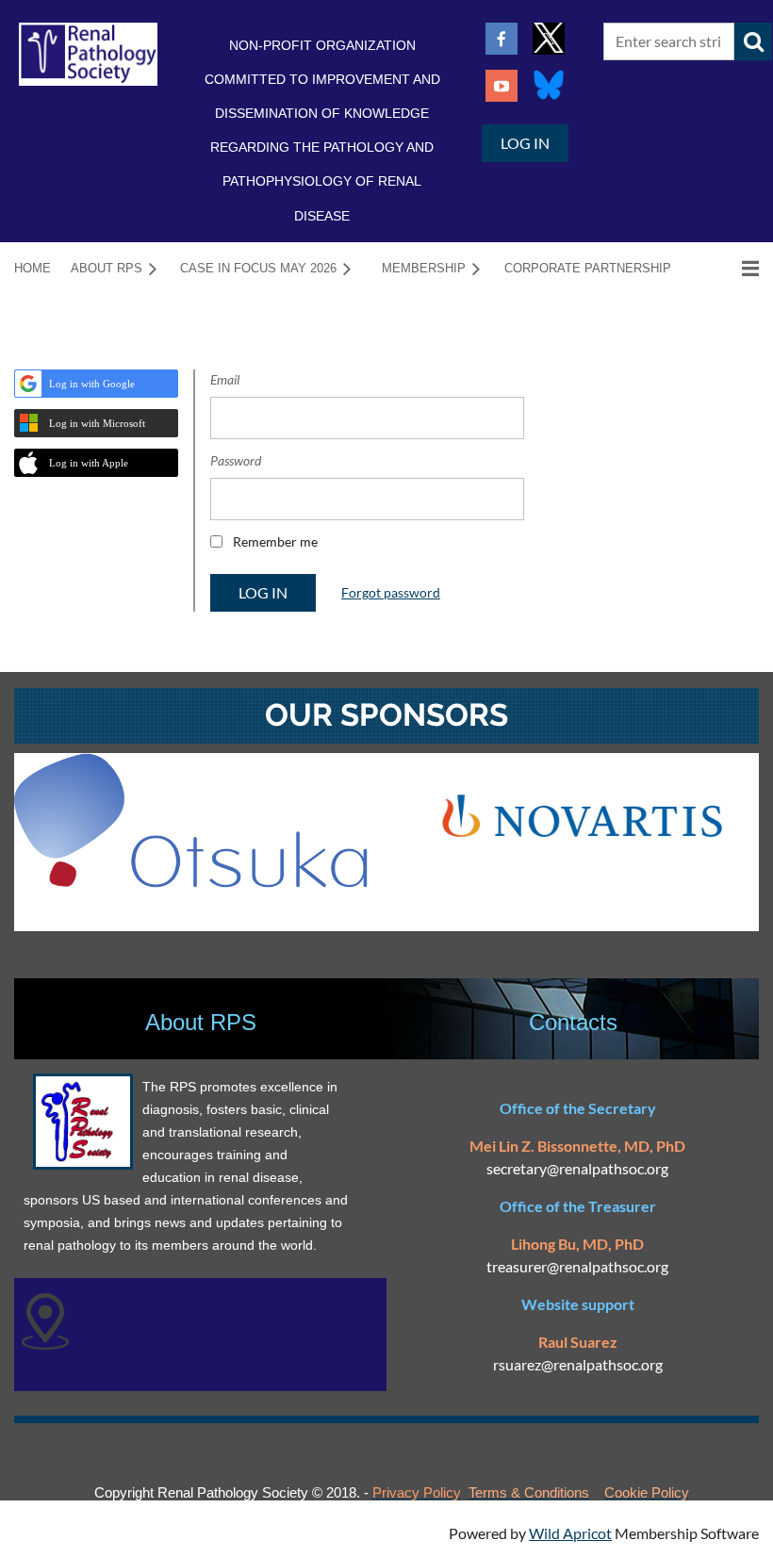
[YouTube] (501, 86)
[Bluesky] (549, 86)
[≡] (730, 268)
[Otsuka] (191, 882)
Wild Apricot (570, 1533)
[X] (549, 39)
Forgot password (390, 592)
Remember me (275, 541)
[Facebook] (501, 39)
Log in (525, 143)
